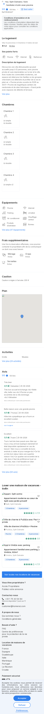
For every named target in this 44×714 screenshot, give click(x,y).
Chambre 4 (9, 175)
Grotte (4, 357)
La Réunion (7, 667)
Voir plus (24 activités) (11, 361)
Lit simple (7, 121)
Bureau (31, 224)
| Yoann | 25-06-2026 (18, 438)
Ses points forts (10, 51)
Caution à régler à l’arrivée (12, 280)
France (5, 648)
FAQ (4, 628)
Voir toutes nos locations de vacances (22, 574)
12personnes (11, 43)
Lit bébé (31, 213)
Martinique (7, 660)
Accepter (22, 698)
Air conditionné (13, 218)
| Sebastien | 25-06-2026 (20, 386)
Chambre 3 (9, 154)
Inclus (10, 257)
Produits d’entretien (11, 224)
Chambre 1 (9, 111)
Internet (24, 57)
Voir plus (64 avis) (9, 472)
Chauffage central (32, 218)
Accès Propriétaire (10, 586)
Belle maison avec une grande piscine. (19, 409)
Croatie (5, 670)
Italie (4, 657)
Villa (3, 43)
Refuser (22, 705)
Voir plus (6, 94)
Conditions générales (11, 619)
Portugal (6, 664)
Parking (10, 213)
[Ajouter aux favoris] (38, 496)
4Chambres (20, 43)
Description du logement (14, 62)
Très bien (8, 382)
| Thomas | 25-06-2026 (19, 413)
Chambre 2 (9, 132)
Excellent (7, 434)
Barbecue (38, 57)
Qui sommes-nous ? (11, 616)
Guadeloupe (7, 654)
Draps (28, 254)
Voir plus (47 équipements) (13, 230)
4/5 (5, 386)
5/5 (3, 9)
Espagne (6, 651)
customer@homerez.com (13, 606)
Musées (25, 357)
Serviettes (11, 261)
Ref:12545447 (7, 12)
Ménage (11, 254)
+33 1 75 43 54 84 (13, 599)
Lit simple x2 (8, 185)
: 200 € (26, 280)
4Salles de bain (32, 43)
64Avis (13, 9)
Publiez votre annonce (12, 589)
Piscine (10, 57)
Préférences (22, 710)
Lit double (7, 123)
